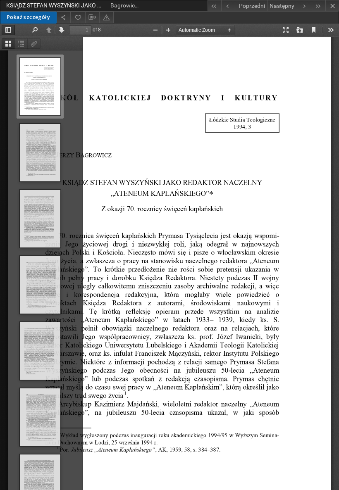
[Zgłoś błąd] (106, 17)
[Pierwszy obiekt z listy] (214, 5)
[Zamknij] (332, 5)
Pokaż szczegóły (28, 17)
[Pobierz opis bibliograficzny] (92, 17)
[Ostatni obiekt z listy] (318, 5)
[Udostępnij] (64, 17)
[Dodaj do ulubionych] (78, 17)
